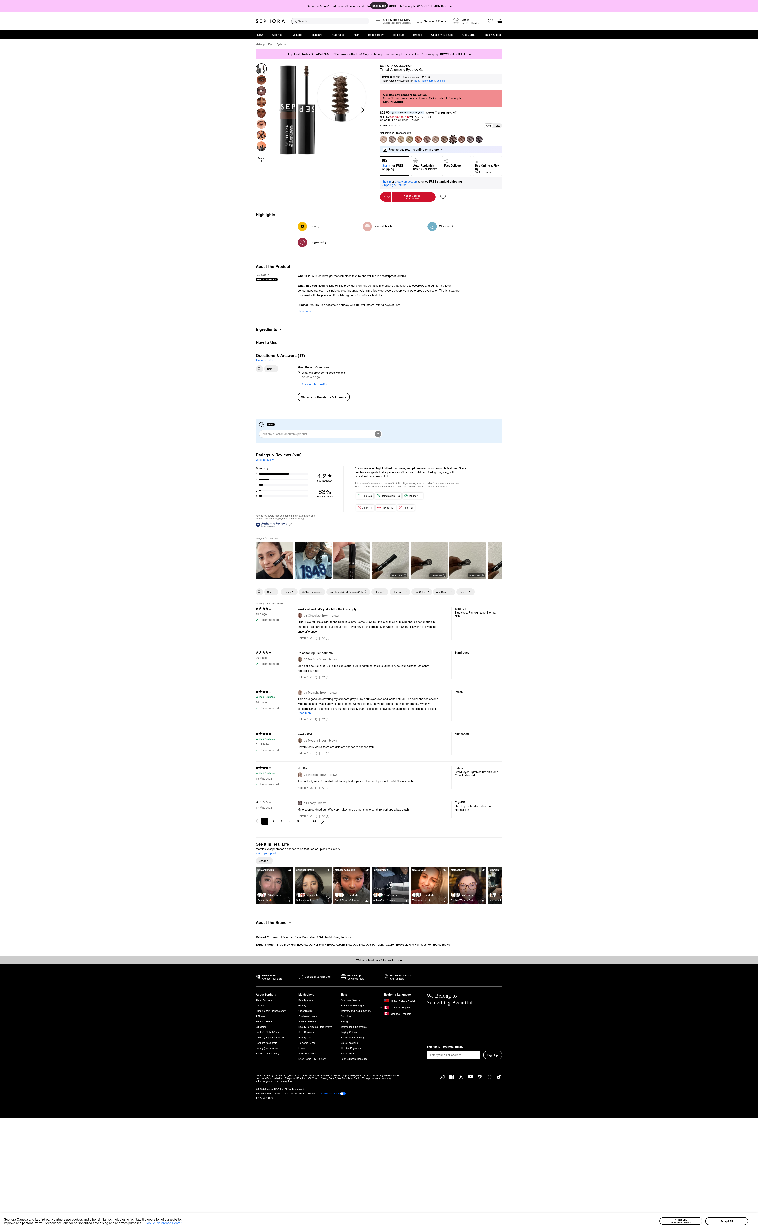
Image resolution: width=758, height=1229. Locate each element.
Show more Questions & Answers (323, 397)
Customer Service (350, 1000)
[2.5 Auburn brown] (418, 139)
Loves (301, 1048)
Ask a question (411, 77)
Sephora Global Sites (267, 1032)
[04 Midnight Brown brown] (435, 139)
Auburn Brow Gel (346, 944)
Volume (441, 80)
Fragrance (338, 35)
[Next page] (322, 821)
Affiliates (260, 1016)
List (498, 125)
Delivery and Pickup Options (356, 1010)
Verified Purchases (312, 591)
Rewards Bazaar (307, 1042)
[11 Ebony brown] (470, 139)
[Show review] (274, 560)
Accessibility (347, 1053)
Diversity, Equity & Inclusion (270, 1037)
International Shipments (354, 1026)
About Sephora (264, 1000)
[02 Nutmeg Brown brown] (409, 139)
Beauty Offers (305, 1037)
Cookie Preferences (328, 1093)
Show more (305, 311)
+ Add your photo (266, 853)
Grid (488, 125)
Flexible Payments (351, 1048)
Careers (260, 1005)
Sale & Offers (492, 35)
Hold (416, 80)
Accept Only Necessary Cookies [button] (681, 1221)
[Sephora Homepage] (270, 21)
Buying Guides (349, 1032)
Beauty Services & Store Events (315, 1026)
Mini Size (398, 35)
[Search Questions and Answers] (259, 368)
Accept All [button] (726, 1221)
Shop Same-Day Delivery (312, 1058)
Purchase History (307, 1016)
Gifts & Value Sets (442, 35)
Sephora (346, 937)
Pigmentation (428, 80)
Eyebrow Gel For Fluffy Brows (315, 944)
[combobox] (330, 21)
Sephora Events (264, 1021)
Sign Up (492, 1055)
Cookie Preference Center (163, 1223)
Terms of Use (281, 1093)
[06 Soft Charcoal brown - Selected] (453, 139)
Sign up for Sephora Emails (445, 1046)
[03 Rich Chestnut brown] (427, 139)
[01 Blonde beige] (383, 139)
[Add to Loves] (443, 197)
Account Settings (307, 1021)
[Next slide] (362, 110)
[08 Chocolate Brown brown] (461, 139)
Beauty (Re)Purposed (267, 1048)
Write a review (265, 459)
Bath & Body (376, 35)
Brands (417, 35)
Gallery (302, 1005)
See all (261, 159)
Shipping (346, 1016)
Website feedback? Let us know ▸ (379, 960)
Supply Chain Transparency (271, 1010)
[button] (143, 1223)
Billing (344, 1021)
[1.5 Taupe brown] (401, 139)
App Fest (277, 35)
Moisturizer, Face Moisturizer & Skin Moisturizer (309, 937)
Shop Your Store (307, 1053)
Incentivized (397, 575)
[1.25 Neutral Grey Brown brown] (392, 139)
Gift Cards (468, 35)
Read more (305, 713)
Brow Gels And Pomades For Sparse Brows (422, 944)
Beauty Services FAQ (352, 1037)
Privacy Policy (263, 1093)
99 (314, 821)
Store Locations (349, 1042)
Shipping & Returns (394, 185)
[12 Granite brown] (479, 139)
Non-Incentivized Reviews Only (346, 591)
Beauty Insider (306, 1000)
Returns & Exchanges (352, 1005)
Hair (356, 35)
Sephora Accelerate (266, 1042)
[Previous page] (257, 821)
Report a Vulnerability (267, 1053)
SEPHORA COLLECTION (396, 66)
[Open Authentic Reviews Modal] (290, 524)
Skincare (316, 35)
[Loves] (490, 21)
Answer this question (315, 384)
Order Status (305, 1010)
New (260, 35)
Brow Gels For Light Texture (376, 944)
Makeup (297, 35)
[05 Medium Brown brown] (444, 139)
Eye (270, 44)
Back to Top (379, 5)
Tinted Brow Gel (285, 944)
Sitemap (312, 1093)
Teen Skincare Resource (354, 1058)
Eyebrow (281, 44)
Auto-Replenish (306, 1032)
